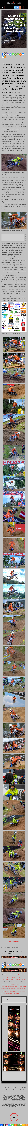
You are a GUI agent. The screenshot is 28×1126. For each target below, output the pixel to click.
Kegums (22, 982)
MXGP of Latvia (4, 989)
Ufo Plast (14, 991)
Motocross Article (15, 986)
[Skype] (3, 57)
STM (10, 991)
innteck (19, 982)
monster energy (23, 984)
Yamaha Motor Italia (10, 993)
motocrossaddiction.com (12, 988)
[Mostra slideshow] (14, 941)
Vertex (18, 991)
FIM (8, 981)
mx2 (18, 988)
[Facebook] (3, 54)
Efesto (20, 979)
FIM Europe (12, 981)
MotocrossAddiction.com (14, 1088)
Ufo (12, 991)
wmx (20, 991)
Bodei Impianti (16, 977)
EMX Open (23, 979)
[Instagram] (8, 54)
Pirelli (10, 989)
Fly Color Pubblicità (17, 981)
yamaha (23, 991)
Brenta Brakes (21, 977)
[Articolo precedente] (8, 1000)
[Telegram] (10, 54)
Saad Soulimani (6, 991)
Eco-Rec (17, 979)
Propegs (22, 989)
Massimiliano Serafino (9, 40)
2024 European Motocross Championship (14, 974)
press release (14, 989)
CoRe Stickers (11, 979)
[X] (5, 54)
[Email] (15, 54)
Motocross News (4, 988)
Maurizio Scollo (8, 984)
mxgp (24, 988)
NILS (8, 989)
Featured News (8, 42)
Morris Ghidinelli (4, 986)
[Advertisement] (13, 238)
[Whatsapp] (13, 54)
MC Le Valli (13, 984)
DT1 (14, 979)
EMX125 (2, 981)
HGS (9, 982)
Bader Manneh (10, 977)
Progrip (18, 989)
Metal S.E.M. (17, 984)
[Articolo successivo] (20, 1000)
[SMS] (18, 54)
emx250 (6, 981)
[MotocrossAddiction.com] (14, 3)
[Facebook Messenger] (23, 54)
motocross (10, 986)
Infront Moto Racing (13, 982)
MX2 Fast (21, 988)
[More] (5, 57)
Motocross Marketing (22, 986)
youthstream (16, 993)
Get (22, 981)
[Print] (20, 54)
